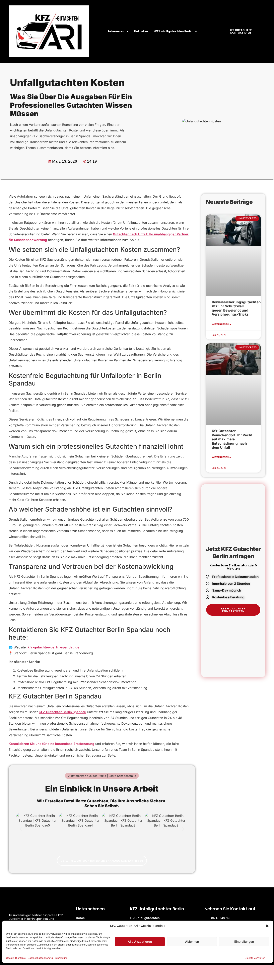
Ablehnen (192, 941)
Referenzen (116, 31)
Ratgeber (141, 31)
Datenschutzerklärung (40, 957)
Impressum (61, 957)
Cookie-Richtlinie (16, 957)
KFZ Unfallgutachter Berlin (157, 909)
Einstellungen (244, 941)
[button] (267, 926)
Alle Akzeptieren (140, 941)
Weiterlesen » (221, 324)
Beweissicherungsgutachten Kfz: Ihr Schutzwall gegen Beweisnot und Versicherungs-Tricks (236, 308)
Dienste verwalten (255, 957)
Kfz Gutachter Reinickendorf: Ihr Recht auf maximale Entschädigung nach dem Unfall (232, 439)
